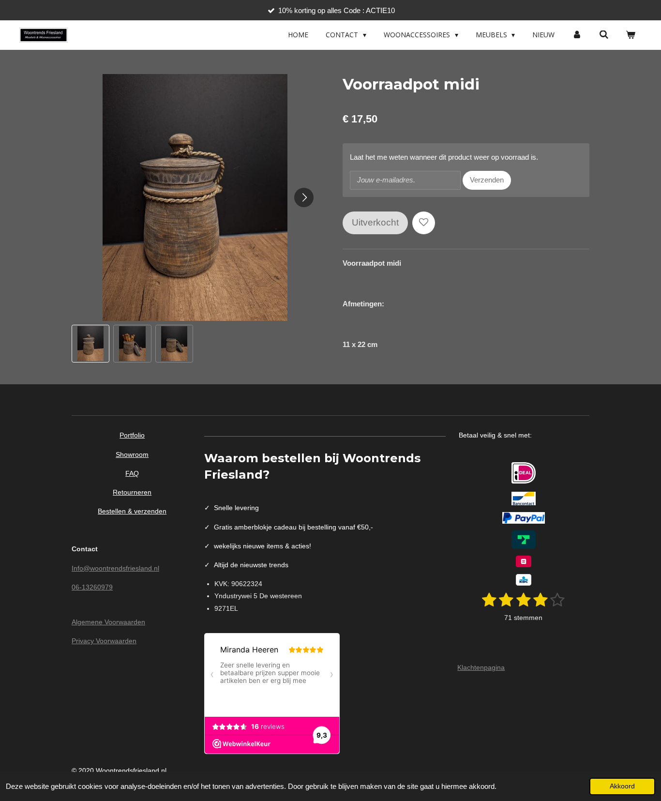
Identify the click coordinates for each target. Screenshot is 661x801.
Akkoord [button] (622, 786)
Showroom (132, 454)
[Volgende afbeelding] (304, 197)
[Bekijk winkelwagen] (630, 35)
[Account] (577, 35)
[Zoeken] (604, 35)
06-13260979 (92, 587)
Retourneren (132, 492)
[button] (90, 344)
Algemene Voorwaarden (108, 622)
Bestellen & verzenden (132, 511)
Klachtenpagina (481, 667)
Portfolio (132, 435)
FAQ (132, 473)
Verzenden (487, 180)
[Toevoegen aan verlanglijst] (423, 223)
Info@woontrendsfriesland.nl (115, 568)
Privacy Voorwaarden (104, 641)
